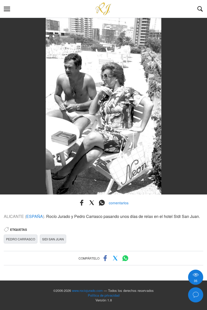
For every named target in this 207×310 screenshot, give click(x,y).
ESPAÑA (34, 216)
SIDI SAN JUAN (53, 239)
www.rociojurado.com (87, 290)
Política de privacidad (103, 295)
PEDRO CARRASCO (20, 239)
